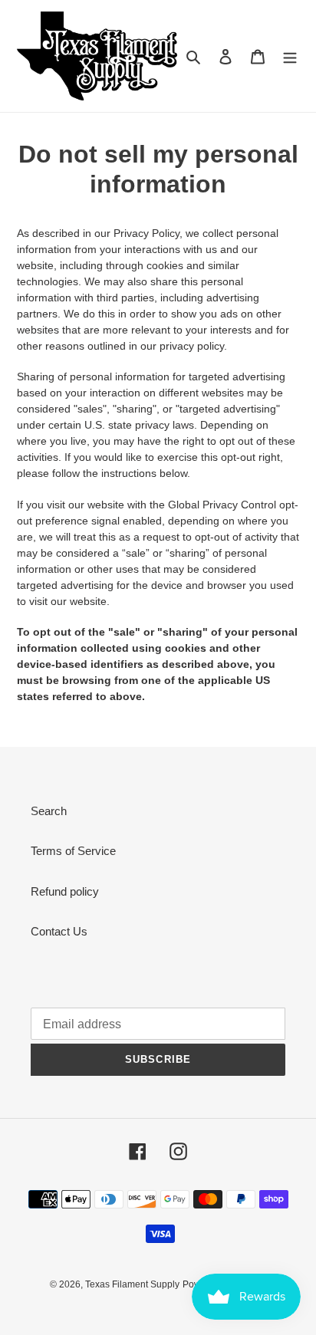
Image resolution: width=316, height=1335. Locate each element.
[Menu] (290, 56)
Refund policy (65, 891)
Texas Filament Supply (132, 1284)
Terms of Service (73, 850)
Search (49, 810)
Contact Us (59, 931)
